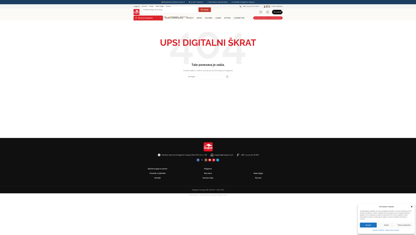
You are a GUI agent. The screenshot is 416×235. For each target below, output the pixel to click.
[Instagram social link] (206, 160)
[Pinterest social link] (213, 160)
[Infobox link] (249, 6)
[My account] (267, 12)
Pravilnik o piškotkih (378, 230)
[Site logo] (136, 12)
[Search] (227, 76)
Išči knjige (205, 10)
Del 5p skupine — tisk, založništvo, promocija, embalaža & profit (208, 195)
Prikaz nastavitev (404, 225)
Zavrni (386, 225)
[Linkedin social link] (217, 160)
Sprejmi (368, 225)
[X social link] (202, 160)
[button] (412, 207)
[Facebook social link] (198, 160)
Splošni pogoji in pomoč (392, 230)
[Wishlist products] (260, 12)
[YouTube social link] (209, 160)
